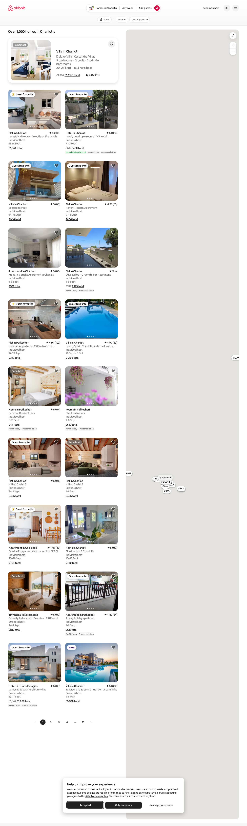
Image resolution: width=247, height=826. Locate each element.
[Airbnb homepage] (16, 8)
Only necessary (123, 805)
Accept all (85, 805)
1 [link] (42, 722)
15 (83, 722)
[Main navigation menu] (235, 8)
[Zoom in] (233, 45)
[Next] (91, 722)
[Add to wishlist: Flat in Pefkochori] (56, 303)
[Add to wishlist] (111, 44)
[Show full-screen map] (233, 35)
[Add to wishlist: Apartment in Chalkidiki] (56, 509)
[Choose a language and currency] (226, 8)
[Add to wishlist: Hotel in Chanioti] (113, 94)
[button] (72, 75)
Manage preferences (161, 805)
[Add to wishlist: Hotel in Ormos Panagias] (56, 647)
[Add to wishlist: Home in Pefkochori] (56, 370)
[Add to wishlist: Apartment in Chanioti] (56, 232)
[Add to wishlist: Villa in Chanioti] (56, 165)
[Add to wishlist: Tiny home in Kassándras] (56, 576)
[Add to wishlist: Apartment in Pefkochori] (113, 576)
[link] (35, 722)
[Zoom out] (233, 51)
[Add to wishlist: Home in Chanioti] (113, 509)
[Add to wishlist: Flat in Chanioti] (56, 94)
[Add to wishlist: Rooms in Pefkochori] (113, 370)
